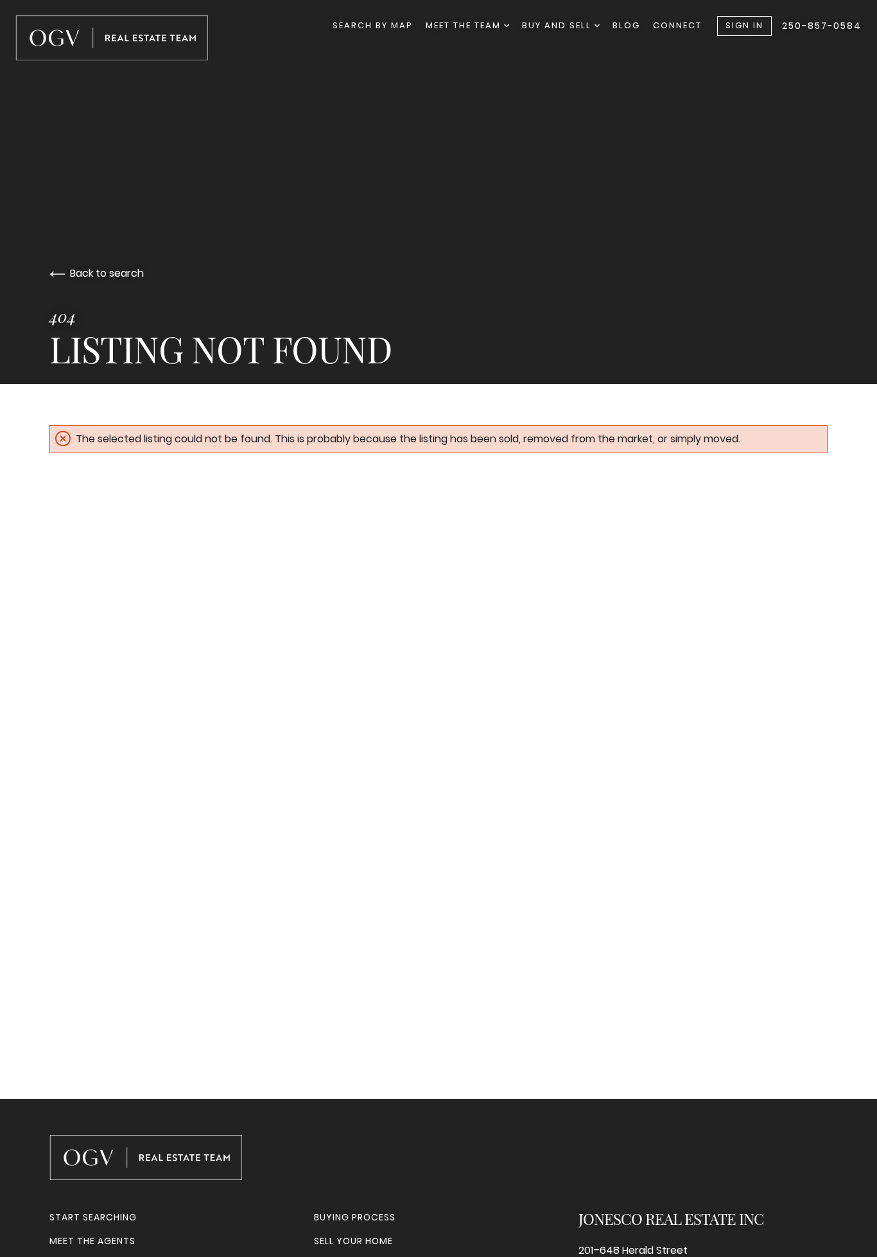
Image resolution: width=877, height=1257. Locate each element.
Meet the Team (465, 25)
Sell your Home (353, 1241)
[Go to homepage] (124, 37)
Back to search (107, 273)
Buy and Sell (558, 25)
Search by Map (373, 25)
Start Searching (93, 1217)
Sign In (744, 25)
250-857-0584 (822, 25)
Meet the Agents (92, 1241)
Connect (677, 25)
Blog (626, 25)
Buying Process (354, 1217)
